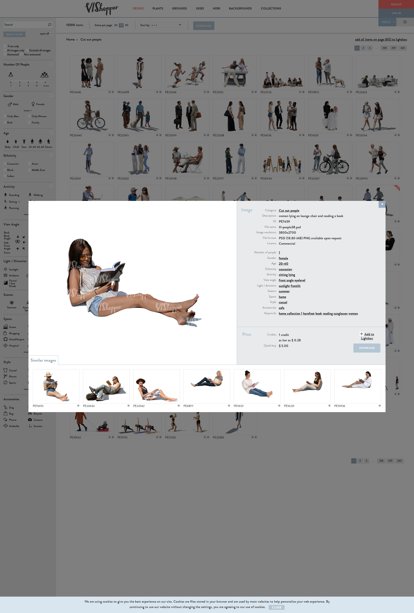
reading (328, 313)
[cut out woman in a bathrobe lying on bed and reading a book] (357, 386)
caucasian (285, 269)
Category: (271, 210)
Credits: (272, 335)
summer (284, 291)
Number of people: (265, 252)
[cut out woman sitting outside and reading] (106, 386)
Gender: (272, 258)
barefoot (309, 313)
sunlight (284, 285)
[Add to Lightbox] (78, 405)
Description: (269, 216)
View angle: (270, 280)
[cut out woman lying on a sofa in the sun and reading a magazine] (156, 386)
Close (276, 607)
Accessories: (269, 308)
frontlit (296, 285)
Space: (273, 297)
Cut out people (289, 210)
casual (283, 302)
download (367, 348)
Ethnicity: (271, 269)
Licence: (272, 243)
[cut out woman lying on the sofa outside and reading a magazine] (56, 386)
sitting (283, 274)
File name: (271, 227)
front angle (286, 280)
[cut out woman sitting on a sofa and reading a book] (307, 386)
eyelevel (300, 280)
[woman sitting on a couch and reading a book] (257, 386)
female (283, 258)
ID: (275, 221)
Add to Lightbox (367, 336)
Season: (272, 291)
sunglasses (341, 313)
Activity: (272, 274)
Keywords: (270, 313)
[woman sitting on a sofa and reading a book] (206, 386)
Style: (273, 302)
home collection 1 (290, 313)
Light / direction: (267, 286)
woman (353, 313)
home (282, 296)
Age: (274, 263)
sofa (281, 307)
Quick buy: (270, 346)
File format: (270, 238)
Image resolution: (266, 232)
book (318, 313)
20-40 (283, 263)
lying (292, 274)
